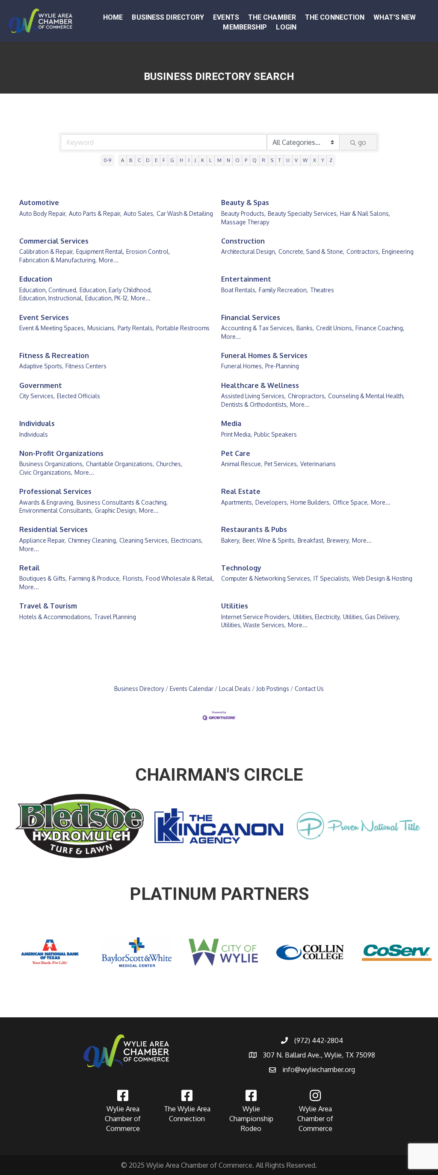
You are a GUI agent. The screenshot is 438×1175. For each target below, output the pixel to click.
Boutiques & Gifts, (43, 578)
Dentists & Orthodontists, (254, 404)
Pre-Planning (282, 366)
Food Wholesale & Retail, (180, 578)
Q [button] (254, 160)
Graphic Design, (116, 510)
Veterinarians (318, 463)
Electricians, (187, 540)
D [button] (148, 160)
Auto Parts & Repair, (95, 213)
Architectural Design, (248, 251)
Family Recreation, (283, 290)
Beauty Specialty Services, (303, 213)
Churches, (169, 463)
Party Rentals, (136, 328)
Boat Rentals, (239, 290)
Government (40, 385)
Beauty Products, (243, 213)
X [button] (314, 160)
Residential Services (53, 529)
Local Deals (235, 688)
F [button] (164, 160)
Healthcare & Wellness (260, 385)
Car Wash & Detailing (185, 213)
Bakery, (230, 540)
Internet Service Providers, (256, 616)
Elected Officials (78, 396)
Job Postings (272, 688)
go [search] (362, 142)
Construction (243, 241)
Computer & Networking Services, (266, 578)
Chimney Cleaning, (92, 540)
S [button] (272, 160)
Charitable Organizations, (120, 463)
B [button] (130, 160)
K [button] (202, 160)
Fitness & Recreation (54, 355)
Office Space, (351, 502)
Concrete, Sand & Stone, (311, 251)
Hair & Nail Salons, (365, 213)
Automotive (39, 202)
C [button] (139, 160)
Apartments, (237, 502)
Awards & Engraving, (46, 502)
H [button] (181, 160)
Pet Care (235, 453)
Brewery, (338, 540)
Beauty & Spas (245, 202)
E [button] (156, 160)
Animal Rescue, (241, 463)
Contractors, (363, 251)
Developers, (271, 502)
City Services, (37, 396)
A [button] (122, 160)
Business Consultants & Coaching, (122, 502)
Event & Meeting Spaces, (52, 328)
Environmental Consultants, (56, 510)
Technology (241, 568)
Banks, (305, 328)
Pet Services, (281, 463)
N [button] (228, 160)
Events (226, 17)
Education (35, 279)
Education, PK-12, (107, 298)
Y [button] (322, 160)
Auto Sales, (139, 213)
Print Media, (236, 434)
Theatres (322, 290)
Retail (29, 568)
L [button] (210, 160)
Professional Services (55, 491)
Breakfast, (311, 540)
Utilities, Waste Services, (253, 625)
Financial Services (250, 317)
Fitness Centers (86, 366)
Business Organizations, (51, 463)
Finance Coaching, (379, 328)
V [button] (296, 160)
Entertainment (246, 279)
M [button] (219, 160)
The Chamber (272, 17)
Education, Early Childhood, (116, 290)
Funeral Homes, (242, 366)
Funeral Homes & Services (264, 355)
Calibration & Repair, (46, 251)
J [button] (195, 160)
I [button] (188, 160)
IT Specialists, (332, 578)
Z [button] (330, 160)
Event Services (44, 317)
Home (113, 17)
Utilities (234, 606)
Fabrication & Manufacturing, (58, 260)
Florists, (133, 578)
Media (231, 423)
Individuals (37, 423)
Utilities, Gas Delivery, (371, 616)
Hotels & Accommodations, (55, 616)
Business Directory (168, 17)
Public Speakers (275, 434)
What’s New (394, 17)
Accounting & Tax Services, (257, 328)
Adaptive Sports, (41, 366)
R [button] (263, 160)
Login (286, 27)
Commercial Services (54, 241)
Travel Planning (115, 616)
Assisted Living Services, (253, 396)
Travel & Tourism (48, 606)
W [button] (305, 160)
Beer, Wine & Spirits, (269, 540)
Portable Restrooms (183, 328)
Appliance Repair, (42, 540)
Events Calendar (191, 688)
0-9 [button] (107, 160)
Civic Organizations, (45, 472)
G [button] (172, 160)
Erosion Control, (148, 251)
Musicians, (101, 328)
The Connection (334, 17)
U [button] (288, 160)
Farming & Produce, (95, 578)
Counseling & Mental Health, (366, 396)
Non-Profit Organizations (61, 453)
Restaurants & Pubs (254, 529)
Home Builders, (310, 502)
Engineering (398, 251)
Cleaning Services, (144, 540)
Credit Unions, (334, 328)
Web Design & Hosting (382, 578)
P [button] (246, 160)
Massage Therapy (245, 222)
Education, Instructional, (51, 298)
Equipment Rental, (100, 251)
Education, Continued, (48, 290)
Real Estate (240, 491)
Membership (245, 27)
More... (108, 260)
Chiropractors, (307, 396)
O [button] (237, 160)
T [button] (279, 160)
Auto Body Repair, (43, 213)
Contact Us (309, 688)
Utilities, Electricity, (317, 616)
